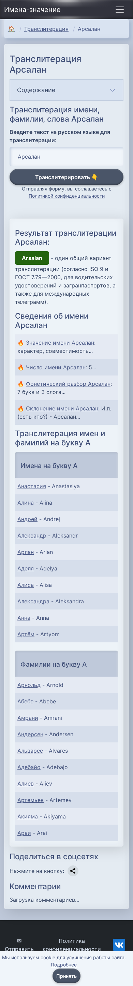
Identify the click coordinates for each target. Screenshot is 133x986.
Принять (66, 976)
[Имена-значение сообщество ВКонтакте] (119, 944)
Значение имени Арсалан (60, 342)
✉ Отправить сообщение (19, 949)
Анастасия (31, 486)
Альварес (30, 750)
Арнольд (29, 684)
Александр (31, 535)
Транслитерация (46, 28)
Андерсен (30, 734)
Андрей (27, 519)
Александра (33, 601)
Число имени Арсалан (56, 367)
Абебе (25, 701)
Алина (25, 502)
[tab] (66, 90)
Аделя (25, 568)
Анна (23, 617)
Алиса (25, 584)
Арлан (25, 552)
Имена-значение (32, 9)
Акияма (27, 816)
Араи (24, 832)
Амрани (27, 717)
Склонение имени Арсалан (62, 408)
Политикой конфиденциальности (67, 196)
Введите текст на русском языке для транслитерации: (60, 136)
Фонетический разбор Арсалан (68, 383)
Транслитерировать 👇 (66, 177)
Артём (25, 634)
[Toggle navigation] (119, 9)
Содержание (36, 90)
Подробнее (64, 964)
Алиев (25, 783)
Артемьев (30, 800)
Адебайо (29, 767)
